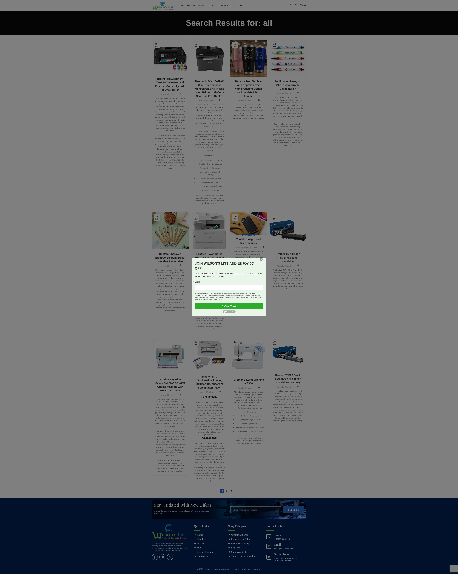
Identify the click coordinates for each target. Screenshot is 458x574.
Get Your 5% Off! (229, 306)
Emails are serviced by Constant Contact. (211, 299)
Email (197, 282)
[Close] (263, 261)
